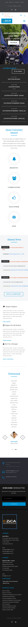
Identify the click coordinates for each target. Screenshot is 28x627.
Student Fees (6, 583)
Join (11, 6)
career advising (7, 340)
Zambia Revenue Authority (8, 596)
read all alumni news (13, 294)
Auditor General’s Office (7, 610)
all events (19, 71)
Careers (15, 6)
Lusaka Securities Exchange (8, 608)
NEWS (19, 6)
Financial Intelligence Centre (9, 598)
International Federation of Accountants (11, 595)
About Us (11, 2)
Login (6, 2)
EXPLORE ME (13, 43)
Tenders (17, 2)
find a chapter (6, 322)
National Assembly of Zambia (9, 606)
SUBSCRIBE (14, 504)
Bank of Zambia (6, 591)
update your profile (8, 359)
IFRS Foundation (6, 604)
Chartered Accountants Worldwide (10, 602)
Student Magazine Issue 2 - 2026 (16, 254)
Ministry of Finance (6, 593)
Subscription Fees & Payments (10, 581)
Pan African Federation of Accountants (11, 600)
